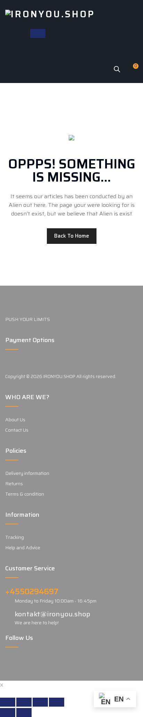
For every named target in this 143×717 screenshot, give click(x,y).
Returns (14, 483)
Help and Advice (22, 547)
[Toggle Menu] (37, 33)
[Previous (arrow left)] (7, 712)
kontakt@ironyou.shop (52, 613)
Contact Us (16, 430)
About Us (15, 419)
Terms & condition (24, 494)
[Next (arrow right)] (24, 712)
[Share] (24, 702)
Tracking (14, 537)
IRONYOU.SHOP (59, 376)
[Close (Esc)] (7, 702)
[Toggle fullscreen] (40, 702)
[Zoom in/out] (56, 702)
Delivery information (27, 473)
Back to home (71, 236)
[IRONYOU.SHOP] (50, 14)
